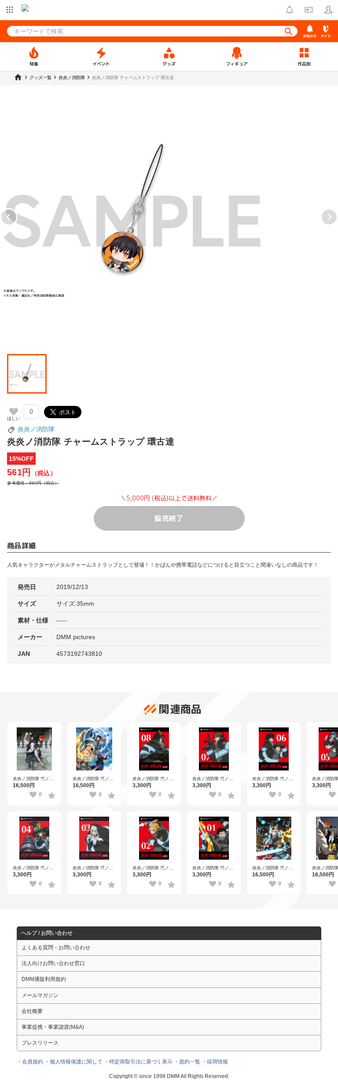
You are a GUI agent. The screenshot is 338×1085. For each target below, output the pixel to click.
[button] (27, 374)
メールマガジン (40, 995)
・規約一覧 (187, 1062)
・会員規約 (30, 1062)
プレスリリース (40, 1043)
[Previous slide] (9, 217)
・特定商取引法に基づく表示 (138, 1062)
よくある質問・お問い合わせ (56, 947)
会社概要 (32, 1011)
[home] (18, 77)
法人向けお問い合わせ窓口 (53, 963)
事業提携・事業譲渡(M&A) (53, 1027)
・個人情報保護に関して (73, 1062)
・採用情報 (215, 1062)
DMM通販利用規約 (44, 979)
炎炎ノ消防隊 (36, 429)
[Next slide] (329, 217)
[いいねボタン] (13, 411)
